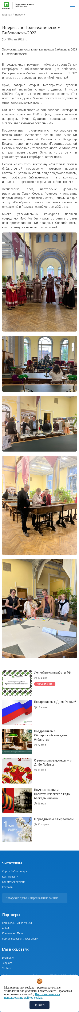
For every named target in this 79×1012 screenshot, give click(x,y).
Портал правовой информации (20, 938)
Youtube (6, 968)
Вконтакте (7, 957)
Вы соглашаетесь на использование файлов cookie (32, 996)
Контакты (7, 887)
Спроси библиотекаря (14, 871)
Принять (39, 1005)
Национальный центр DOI (17, 923)
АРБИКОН (8, 928)
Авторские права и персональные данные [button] (34, 898)
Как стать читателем (13, 881)
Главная (7, 14)
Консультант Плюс (12, 933)
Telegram (7, 963)
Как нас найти (10, 876)
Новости (20, 14)
